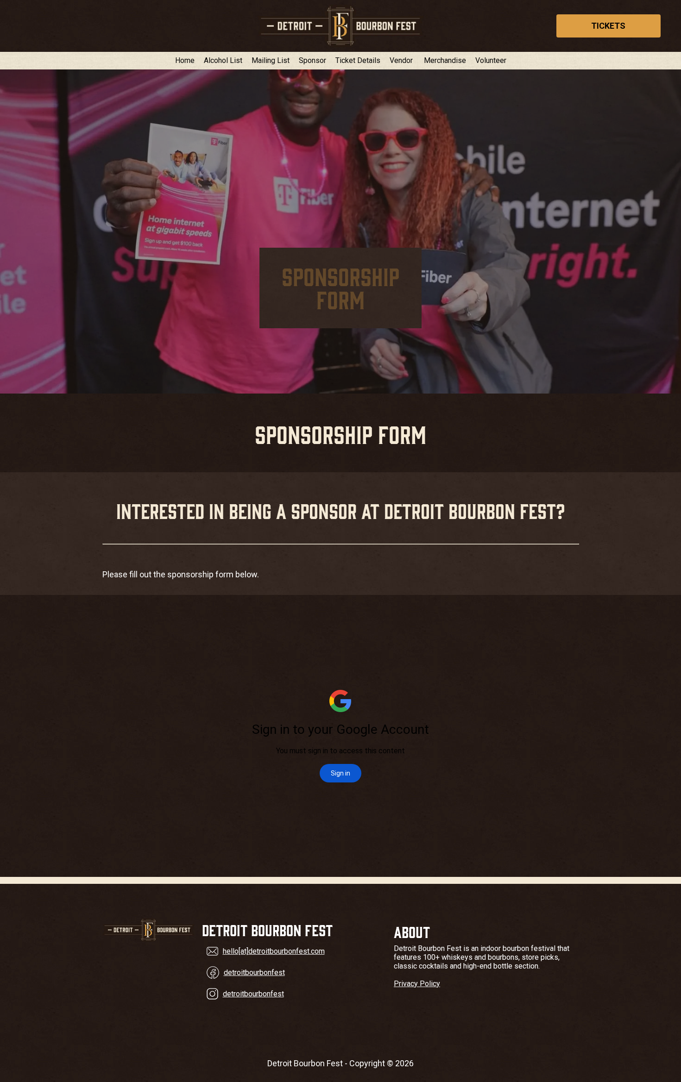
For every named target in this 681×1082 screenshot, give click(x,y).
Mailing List (271, 60)
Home (185, 60)
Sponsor (312, 60)
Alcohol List (223, 60)
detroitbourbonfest (254, 972)
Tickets (608, 26)
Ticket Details (357, 60)
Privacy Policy (417, 983)
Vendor (401, 60)
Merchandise (445, 60)
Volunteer (490, 60)
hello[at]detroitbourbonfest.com (274, 951)
